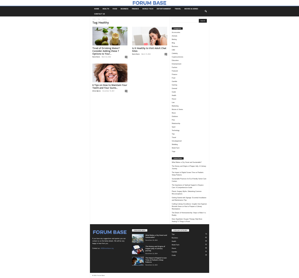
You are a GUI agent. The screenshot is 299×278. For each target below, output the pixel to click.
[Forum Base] (149, 3)
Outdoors (175, 116)
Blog (173, 43)
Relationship (176, 123)
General (174, 88)
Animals (174, 36)
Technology (176, 130)
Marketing (175, 106)
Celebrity (175, 53)
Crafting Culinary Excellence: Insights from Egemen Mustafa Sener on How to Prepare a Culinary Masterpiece (189, 206)
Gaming (174, 85)
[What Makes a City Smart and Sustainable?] (138, 238)
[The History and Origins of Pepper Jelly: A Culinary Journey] (138, 249)
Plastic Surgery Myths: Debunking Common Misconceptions (186, 192)
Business (124, 9)
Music (174, 113)
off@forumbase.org (107, 248)
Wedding (175, 144)
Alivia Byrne (96, 91)
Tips (173, 134)
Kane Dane (96, 57)
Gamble (174, 81)
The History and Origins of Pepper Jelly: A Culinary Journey (189, 167)
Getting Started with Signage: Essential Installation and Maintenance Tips (189, 199)
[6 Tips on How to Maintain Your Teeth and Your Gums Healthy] (109, 73)
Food (115, 9)
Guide (174, 92)
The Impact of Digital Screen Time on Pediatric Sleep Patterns (188, 174)
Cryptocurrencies (177, 57)
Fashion (174, 67)
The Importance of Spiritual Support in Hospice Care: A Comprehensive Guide (187, 186)
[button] (205, 11)
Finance (135, 9)
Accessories (176, 32)
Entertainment (164, 9)
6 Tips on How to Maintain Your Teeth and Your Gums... (109, 86)
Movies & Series (191, 9)
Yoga (173, 151)
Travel (178, 9)
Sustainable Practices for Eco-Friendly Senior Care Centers (189, 180)
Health (106, 9)
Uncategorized (177, 141)
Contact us (99, 14)
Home (96, 9)
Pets (173, 120)
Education (175, 60)
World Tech (147, 9)
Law (173, 102)
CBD (173, 50)
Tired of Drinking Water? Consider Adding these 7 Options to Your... (106, 51)
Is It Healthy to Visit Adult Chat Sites (149, 50)
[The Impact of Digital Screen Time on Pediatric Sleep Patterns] (138, 261)
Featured (175, 71)
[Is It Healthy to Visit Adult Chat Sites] (149, 36)
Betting (174, 39)
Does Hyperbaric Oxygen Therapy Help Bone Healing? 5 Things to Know (187, 220)
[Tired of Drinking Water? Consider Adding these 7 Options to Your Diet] (109, 36)
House (174, 99)
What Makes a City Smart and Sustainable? (186, 162)
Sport (173, 127)
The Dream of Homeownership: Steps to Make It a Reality (189, 214)
